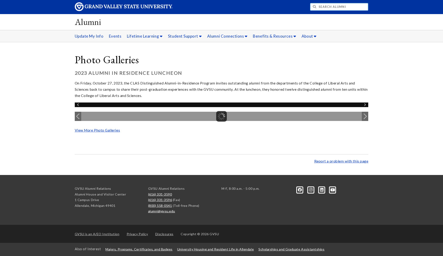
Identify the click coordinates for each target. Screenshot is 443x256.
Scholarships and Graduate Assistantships (291, 249)
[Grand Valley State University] (124, 9)
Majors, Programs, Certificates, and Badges (139, 249)
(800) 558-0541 (160, 206)
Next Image (365, 116)
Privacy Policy (137, 234)
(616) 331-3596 (160, 200)
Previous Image (78, 116)
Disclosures (164, 234)
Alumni (88, 21)
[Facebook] (300, 189)
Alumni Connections (226, 36)
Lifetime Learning (143, 36)
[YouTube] (333, 189)
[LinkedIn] (322, 189)
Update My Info (89, 36)
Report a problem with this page (341, 161)
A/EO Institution (97, 234)
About (308, 36)
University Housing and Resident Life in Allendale (215, 249)
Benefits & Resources (273, 36)
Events (115, 36)
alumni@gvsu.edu (161, 211)
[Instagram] (311, 189)
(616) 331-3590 (160, 194)
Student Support (183, 36)
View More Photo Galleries (97, 130)
